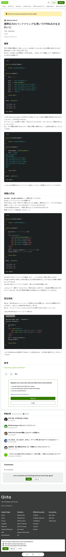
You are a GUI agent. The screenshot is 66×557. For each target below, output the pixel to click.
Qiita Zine (51, 518)
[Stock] (11, 374)
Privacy (3, 521)
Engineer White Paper (23, 532)
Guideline (4, 523)
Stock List (11, 6)
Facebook (36, 523)
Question (18, 6)
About (3, 515)
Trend (4, 6)
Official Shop (52, 521)
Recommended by (17, 414)
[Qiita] (4, 2)
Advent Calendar (22, 523)
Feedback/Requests (7, 529)
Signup (61, 2)
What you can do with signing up (20, 394)
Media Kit (4, 526)
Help (2, 532)
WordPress (11, 31)
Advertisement (5, 535)
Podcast (35, 529)
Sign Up (36, 479)
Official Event (27, 6)
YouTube (35, 526)
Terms (3, 518)
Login (54, 2)
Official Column (38, 6)
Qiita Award (20, 529)
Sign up (13, 548)
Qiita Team (52, 515)
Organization (50, 6)
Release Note (21, 515)
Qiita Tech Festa (21, 526)
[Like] (6, 374)
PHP (6, 31)
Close (20, 548)
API (18, 535)
